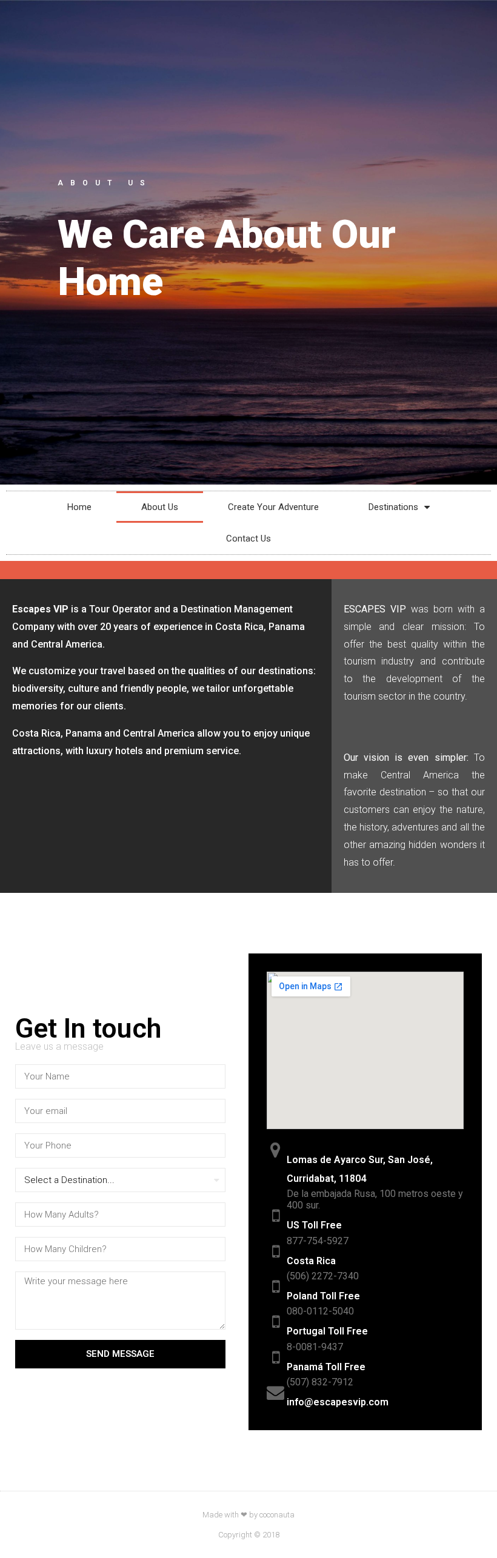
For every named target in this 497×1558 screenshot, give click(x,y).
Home (79, 507)
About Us (159, 507)
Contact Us (248, 538)
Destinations (393, 507)
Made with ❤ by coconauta (248, 1514)
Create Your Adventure (273, 507)
